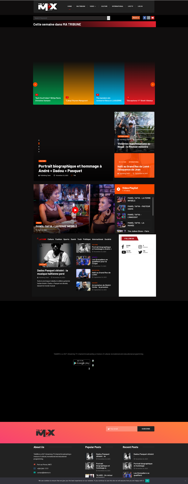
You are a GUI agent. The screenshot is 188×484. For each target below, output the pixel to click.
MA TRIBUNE (80, 6)
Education (122, 162)
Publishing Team (45, 175)
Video (92, 6)
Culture (104, 6)
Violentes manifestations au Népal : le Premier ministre (134, 145)
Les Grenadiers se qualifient (141, 474)
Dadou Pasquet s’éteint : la (102, 455)
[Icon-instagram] (148, 18)
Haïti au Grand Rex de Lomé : (101, 273)
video (39, 223)
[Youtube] (152, 18)
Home (70, 6)
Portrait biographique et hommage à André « (102, 248)
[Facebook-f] (144, 18)
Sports (94, 257)
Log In (140, 6)
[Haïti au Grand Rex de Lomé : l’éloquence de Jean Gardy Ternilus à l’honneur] (83, 273)
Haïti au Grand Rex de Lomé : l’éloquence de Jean (134, 168)
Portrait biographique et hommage (143, 464)
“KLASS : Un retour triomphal (104, 476)
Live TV (130, 6)
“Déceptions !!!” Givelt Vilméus (140, 100)
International (117, 6)
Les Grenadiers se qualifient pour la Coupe (100, 261)
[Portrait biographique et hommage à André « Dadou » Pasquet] (83, 248)
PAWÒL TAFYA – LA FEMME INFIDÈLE (56, 226)
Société (94, 283)
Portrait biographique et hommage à (103, 465)
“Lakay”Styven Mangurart (77, 100)
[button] (136, 17)
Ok (147, 480)
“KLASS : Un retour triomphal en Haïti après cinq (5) (71, 168)
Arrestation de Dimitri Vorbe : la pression (101, 286)
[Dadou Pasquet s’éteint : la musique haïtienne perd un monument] (55, 255)
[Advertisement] (94, 43)
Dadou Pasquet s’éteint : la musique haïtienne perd (52, 272)
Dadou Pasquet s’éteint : (144, 455)
